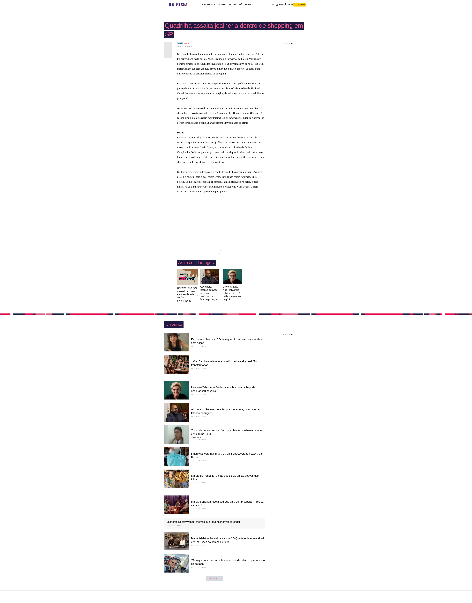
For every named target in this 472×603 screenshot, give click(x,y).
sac (273, 4)
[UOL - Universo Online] (189, 4)
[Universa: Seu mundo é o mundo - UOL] (178, 4)
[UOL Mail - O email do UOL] (279, 4)
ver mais (212, 579)
